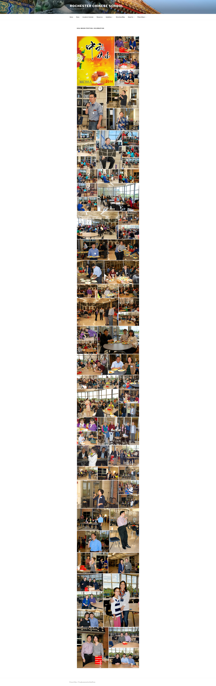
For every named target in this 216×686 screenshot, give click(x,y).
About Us (130, 17)
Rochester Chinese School (96, 6)
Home (71, 17)
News (77, 17)
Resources (100, 17)
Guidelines (109, 17)
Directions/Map (120, 17)
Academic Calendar (88, 17)
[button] (96, 61)
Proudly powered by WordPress (86, 682)
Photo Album (141, 17)
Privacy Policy (73, 682)
